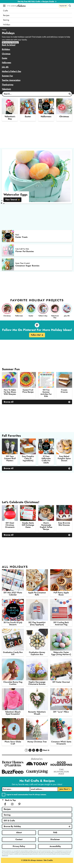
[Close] (72, 410)
